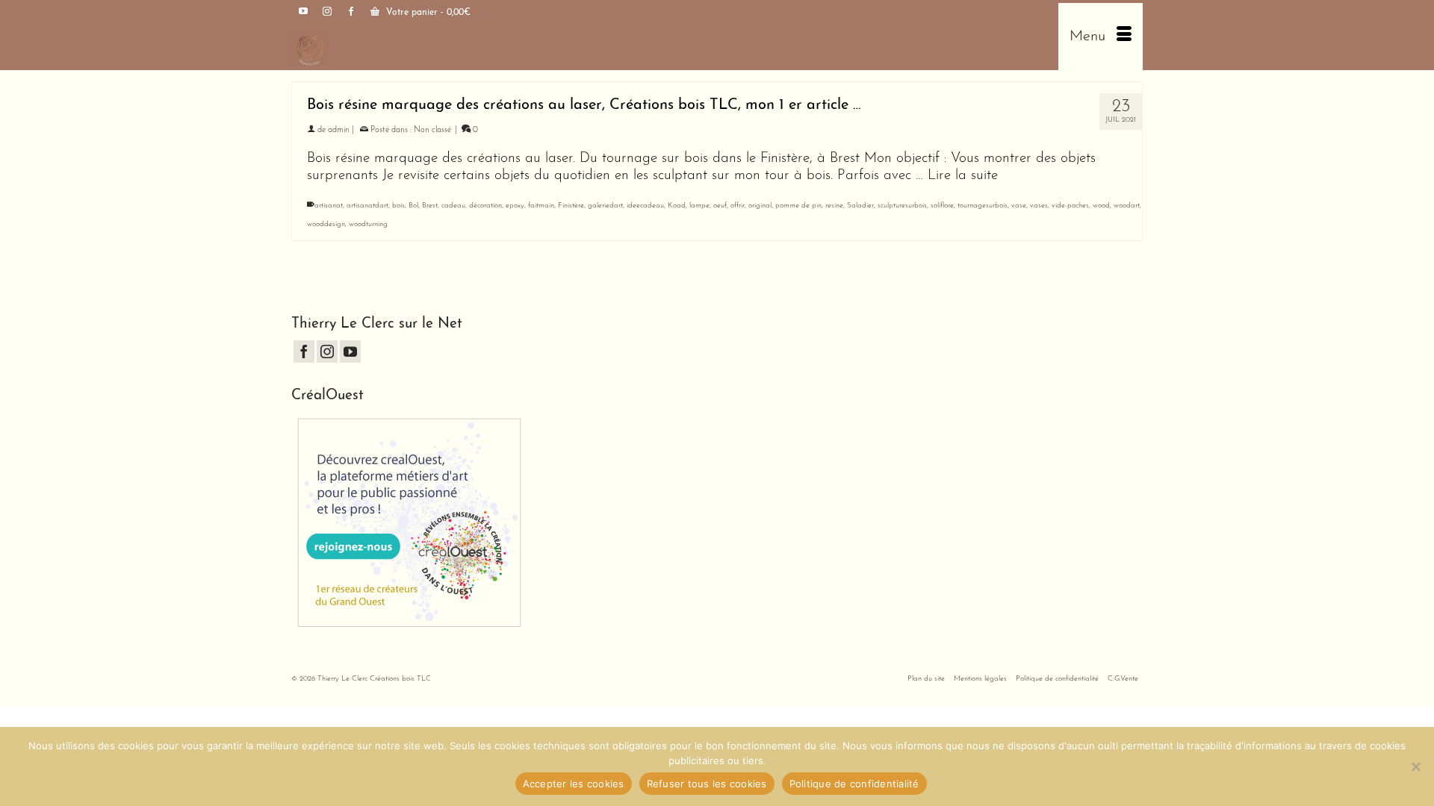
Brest (430, 206)
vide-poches (1070, 206)
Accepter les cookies (573, 784)
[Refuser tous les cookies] (1415, 766)
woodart (1127, 206)
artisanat (328, 206)
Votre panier (427, 12)
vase (1018, 206)
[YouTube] (350, 351)
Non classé (432, 130)
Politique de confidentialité (854, 784)
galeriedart (605, 206)
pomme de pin (798, 206)
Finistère (571, 206)
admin (339, 130)
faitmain (541, 206)
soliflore (942, 206)
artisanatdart (367, 206)
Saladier (860, 206)
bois (398, 206)
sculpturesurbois (902, 206)
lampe (699, 206)
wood (1101, 206)
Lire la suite (963, 176)
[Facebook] (304, 351)
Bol (413, 206)
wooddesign (326, 224)
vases (1039, 206)
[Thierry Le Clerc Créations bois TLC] (498, 47)
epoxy (515, 206)
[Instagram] (327, 351)
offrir (737, 206)
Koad (677, 206)
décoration (485, 206)
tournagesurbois (982, 206)
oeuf (720, 206)
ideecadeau (645, 206)
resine (834, 206)
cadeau (453, 206)
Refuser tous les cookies (707, 784)
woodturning (368, 224)
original (760, 206)
